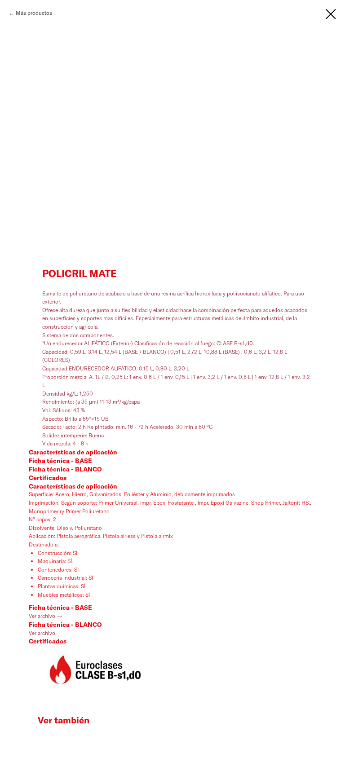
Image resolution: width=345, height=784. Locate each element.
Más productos (34, 12)
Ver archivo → (45, 615)
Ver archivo (42, 633)
